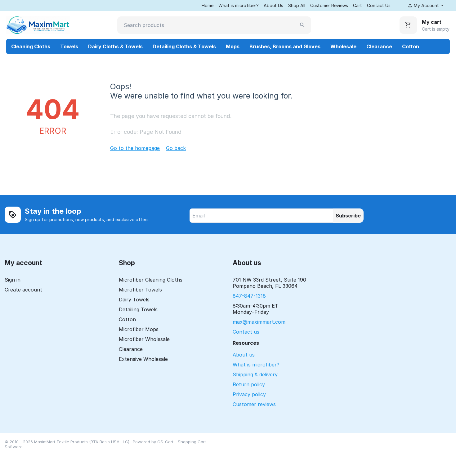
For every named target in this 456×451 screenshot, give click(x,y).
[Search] (302, 25)
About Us (273, 5)
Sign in (12, 280)
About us (244, 355)
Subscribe (348, 215)
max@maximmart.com (259, 322)
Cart (357, 5)
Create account (23, 290)
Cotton (410, 46)
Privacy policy (249, 394)
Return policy (249, 384)
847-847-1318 (249, 296)
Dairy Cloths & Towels (115, 46)
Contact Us (379, 5)
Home (207, 5)
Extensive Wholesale (143, 359)
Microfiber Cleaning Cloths (150, 280)
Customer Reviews (329, 5)
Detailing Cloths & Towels (184, 46)
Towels (69, 46)
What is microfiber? (238, 5)
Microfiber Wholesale (144, 339)
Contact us (246, 332)
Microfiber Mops (139, 329)
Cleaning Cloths (30, 46)
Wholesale (343, 46)
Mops (232, 46)
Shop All (296, 5)
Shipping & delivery (255, 374)
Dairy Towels (134, 299)
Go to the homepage (135, 148)
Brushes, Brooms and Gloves (284, 46)
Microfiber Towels (140, 290)
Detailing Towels (138, 309)
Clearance (379, 46)
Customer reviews (254, 404)
